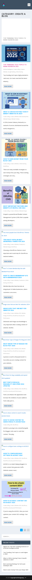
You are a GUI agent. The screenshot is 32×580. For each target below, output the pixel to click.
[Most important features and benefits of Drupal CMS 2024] (16, 195)
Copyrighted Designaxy (17, 577)
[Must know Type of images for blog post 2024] (16, 339)
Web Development (23, 116)
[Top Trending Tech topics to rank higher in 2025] (16, 53)
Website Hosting (15, 119)
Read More (8, 86)
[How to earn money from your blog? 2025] (16, 147)
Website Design (7, 119)
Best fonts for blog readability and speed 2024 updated (13, 384)
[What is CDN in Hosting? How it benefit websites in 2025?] (16, 100)
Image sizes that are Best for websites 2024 (14, 309)
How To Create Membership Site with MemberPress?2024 (15, 276)
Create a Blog (16, 69)
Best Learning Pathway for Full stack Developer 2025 (14, 564)
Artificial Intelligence (8, 69)
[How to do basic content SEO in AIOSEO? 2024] (16, 489)
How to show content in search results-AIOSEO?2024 (14, 421)
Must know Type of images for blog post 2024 (15, 345)
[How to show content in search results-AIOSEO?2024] (16, 414)
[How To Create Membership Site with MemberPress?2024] (16, 270)
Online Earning (19, 72)
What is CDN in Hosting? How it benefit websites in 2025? (15, 113)
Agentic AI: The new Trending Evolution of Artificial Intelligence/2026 (16, 547)
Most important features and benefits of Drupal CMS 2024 (15, 207)
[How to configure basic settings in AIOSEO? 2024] (16, 448)
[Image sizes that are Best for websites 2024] (16, 304)
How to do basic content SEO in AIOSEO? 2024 (15, 501)
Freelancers (22, 244)
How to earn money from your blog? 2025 (15, 160)
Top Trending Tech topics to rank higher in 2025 (14, 39)
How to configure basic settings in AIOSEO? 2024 (13, 454)
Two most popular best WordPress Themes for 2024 (14, 240)
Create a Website (14, 116)
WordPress (6, 166)
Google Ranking (11, 72)
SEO (20, 313)
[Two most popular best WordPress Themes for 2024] (16, 234)
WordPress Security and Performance (12, 391)
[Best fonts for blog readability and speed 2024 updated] (16, 377)
